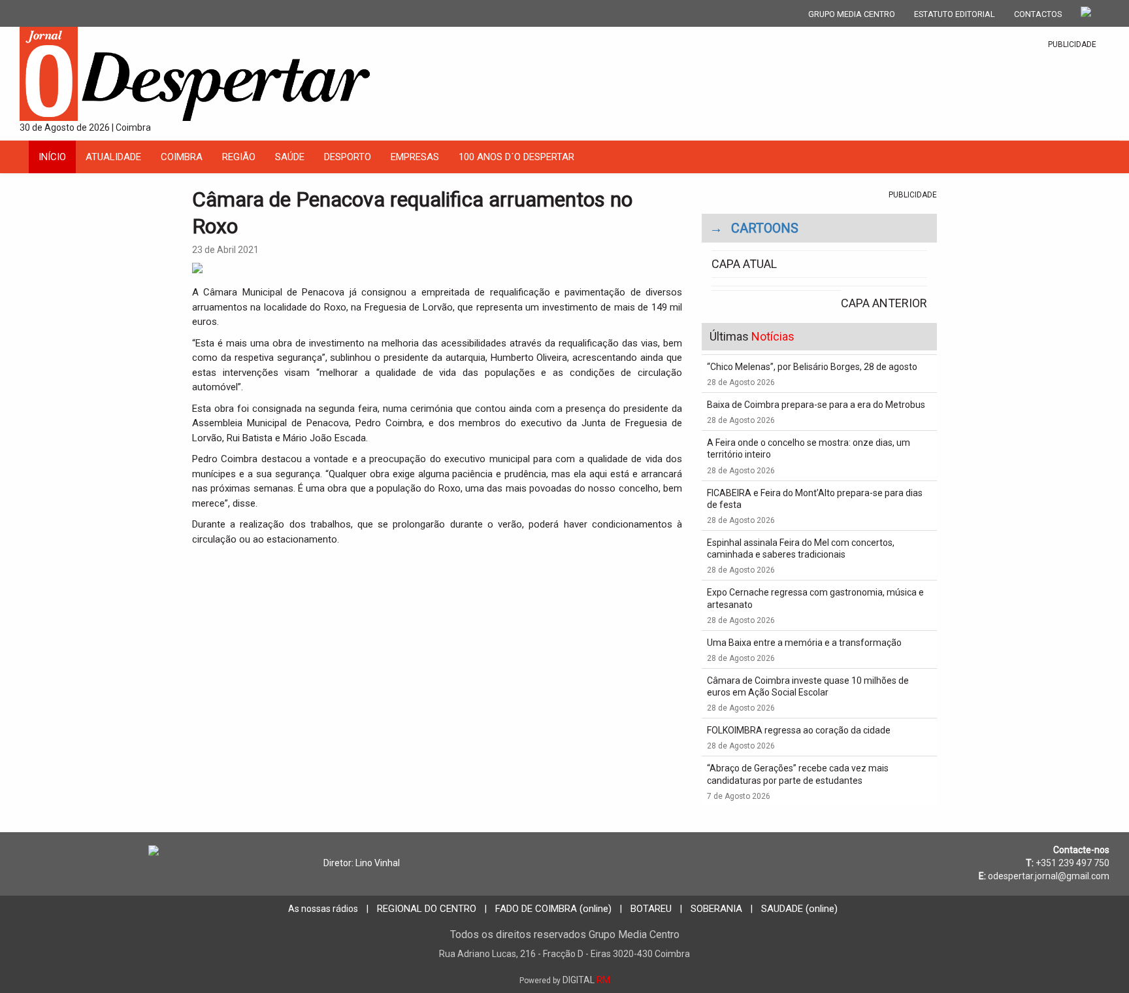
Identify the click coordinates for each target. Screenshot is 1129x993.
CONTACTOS (1038, 14)
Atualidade (113, 157)
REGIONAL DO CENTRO (426, 909)
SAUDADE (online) (799, 909)
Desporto (347, 157)
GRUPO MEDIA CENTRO (851, 14)
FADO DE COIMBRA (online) (553, 909)
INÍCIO (52, 157)
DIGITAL (564, 980)
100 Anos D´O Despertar (516, 157)
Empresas (415, 157)
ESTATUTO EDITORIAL (954, 14)
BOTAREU (651, 909)
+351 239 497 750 (1072, 863)
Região (238, 157)
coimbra (182, 157)
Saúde (289, 157)
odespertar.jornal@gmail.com (1048, 876)
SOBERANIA (716, 909)
